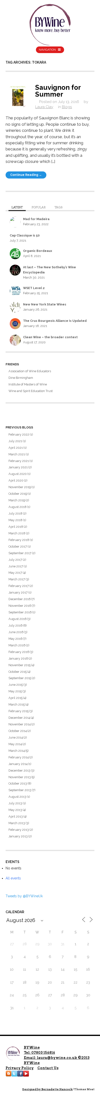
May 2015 (15, 691)
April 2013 (15, 816)
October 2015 (17, 672)
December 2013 (19, 770)
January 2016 (18, 658)
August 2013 (17, 796)
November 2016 (19, 605)
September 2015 (19, 678)
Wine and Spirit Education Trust (30, 391)
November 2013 (19, 777)
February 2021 (18, 461)
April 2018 (15, 526)
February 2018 (18, 540)
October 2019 (17, 493)
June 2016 (15, 632)
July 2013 (15, 803)
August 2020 (17, 474)
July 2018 (15, 513)
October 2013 (17, 783)
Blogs (67, 107)
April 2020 (15, 480)
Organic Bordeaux (37, 251)
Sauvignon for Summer (58, 90)
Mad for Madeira (36, 219)
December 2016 (19, 599)
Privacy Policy (20, 1068)
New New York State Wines (44, 304)
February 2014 (18, 757)
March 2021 (16, 454)
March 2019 (16, 500)
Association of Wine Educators (29, 371)
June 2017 (15, 566)
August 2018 (17, 507)
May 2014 (15, 744)
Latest (17, 207)
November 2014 (19, 724)
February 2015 (18, 711)
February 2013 (18, 829)
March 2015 (16, 704)
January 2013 (18, 836)
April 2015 (15, 698)
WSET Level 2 (34, 288)
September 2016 (20, 612)
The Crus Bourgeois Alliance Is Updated (55, 321)
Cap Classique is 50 (25, 235)
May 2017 (15, 572)
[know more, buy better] (50, 23)
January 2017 (18, 592)
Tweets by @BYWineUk (24, 896)
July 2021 (15, 441)
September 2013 (19, 790)
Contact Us (47, 1068)
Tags (58, 207)
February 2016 (18, 652)
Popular (39, 207)
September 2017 (19, 553)
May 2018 (15, 520)
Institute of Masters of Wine (27, 384)
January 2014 (17, 764)
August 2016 (17, 619)
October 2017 (17, 546)
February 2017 (18, 586)
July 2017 (15, 560)
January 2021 (18, 467)
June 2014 (15, 737)
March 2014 (16, 751)
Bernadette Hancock (57, 1089)
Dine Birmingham (20, 378)
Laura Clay (44, 107)
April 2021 (15, 447)
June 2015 (15, 684)
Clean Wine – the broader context (50, 337)
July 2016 (15, 625)
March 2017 (16, 579)
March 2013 (16, 823)
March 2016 (16, 645)
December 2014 (19, 717)
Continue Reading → (26, 175)
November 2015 (19, 665)
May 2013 (15, 810)
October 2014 (17, 731)
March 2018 (16, 533)
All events (13, 878)
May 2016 (15, 638)
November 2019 (19, 487)
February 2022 (18, 434)
